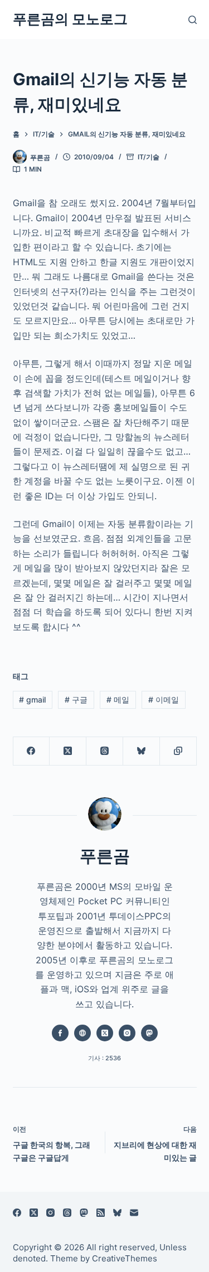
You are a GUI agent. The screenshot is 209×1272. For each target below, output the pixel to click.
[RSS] (100, 1212)
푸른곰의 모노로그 (70, 19)
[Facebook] (31, 751)
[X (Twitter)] (68, 751)
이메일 (163, 699)
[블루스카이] (141, 751)
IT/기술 (148, 157)
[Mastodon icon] (149, 1033)
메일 (117, 699)
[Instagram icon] (127, 1033)
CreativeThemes (124, 1258)
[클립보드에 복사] (178, 751)
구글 (76, 699)
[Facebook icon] (60, 1033)
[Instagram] (50, 1212)
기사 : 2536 (104, 1058)
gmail (32, 699)
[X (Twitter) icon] (104, 1033)
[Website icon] (82, 1033)
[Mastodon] (84, 1212)
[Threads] (104, 751)
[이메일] (134, 1212)
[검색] (192, 20)
